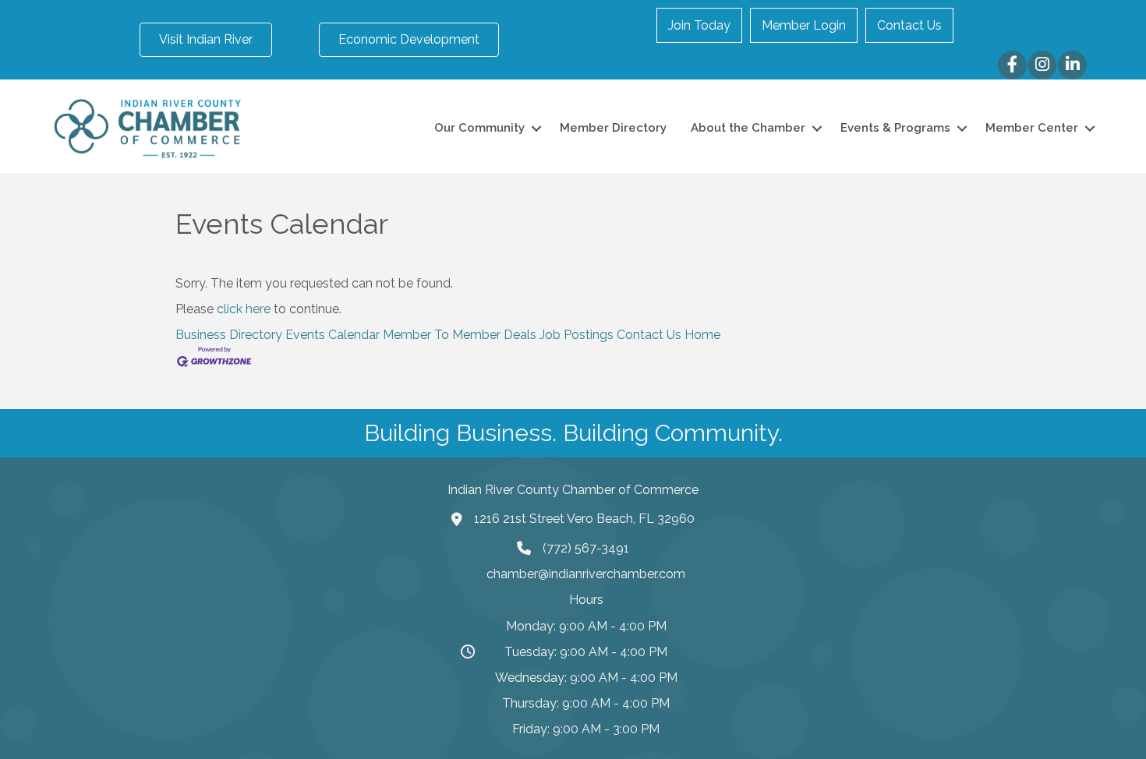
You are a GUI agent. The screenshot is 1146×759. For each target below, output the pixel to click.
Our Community (479, 128)
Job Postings (576, 334)
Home (702, 334)
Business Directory (228, 334)
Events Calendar (332, 334)
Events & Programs (895, 128)
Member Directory (613, 128)
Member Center (1031, 128)
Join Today (699, 25)
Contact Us (909, 25)
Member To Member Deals (459, 334)
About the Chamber (748, 128)
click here (244, 309)
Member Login (804, 25)
